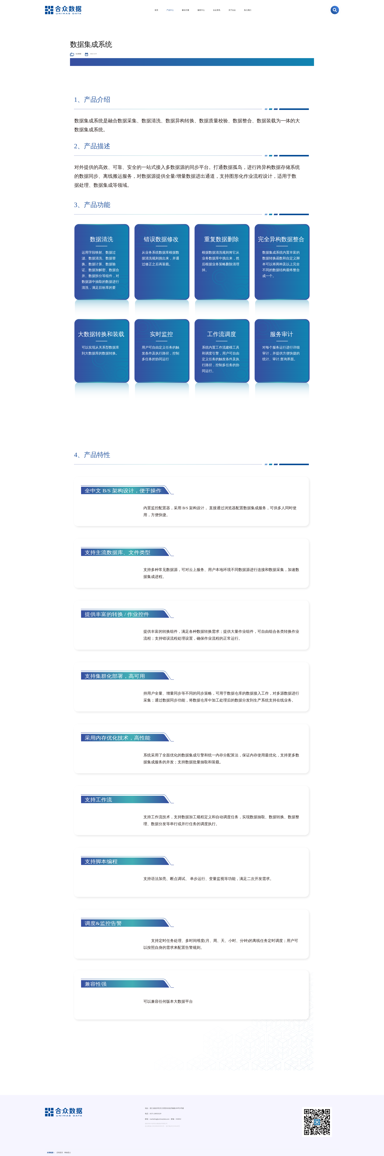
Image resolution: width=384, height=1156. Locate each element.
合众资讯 (216, 10)
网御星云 (67, 1152)
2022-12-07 (93, 54)
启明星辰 (59, 1152)
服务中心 (201, 10)
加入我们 (247, 10)
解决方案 (185, 10)
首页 (156, 10)
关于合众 (232, 10)
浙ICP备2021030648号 (173, 1126)
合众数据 (78, 54)
